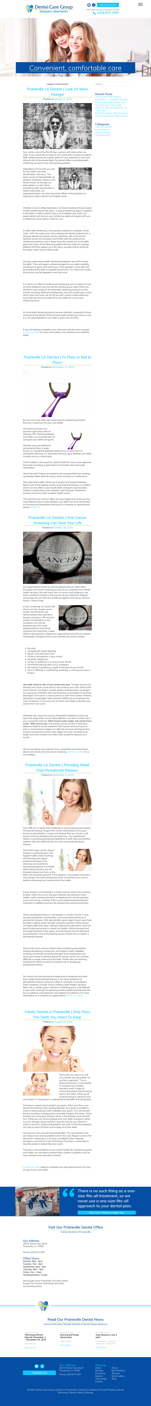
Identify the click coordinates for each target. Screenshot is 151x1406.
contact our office (31, 332)
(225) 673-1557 (107, 12)
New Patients (118, 1370)
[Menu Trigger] (140, 4)
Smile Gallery (118, 1376)
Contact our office (31, 1167)
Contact (99, 1381)
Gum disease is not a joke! (108, 105)
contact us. (35, 507)
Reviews (116, 1373)
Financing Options (100, 1374)
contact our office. (74, 995)
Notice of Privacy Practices (103, 1389)
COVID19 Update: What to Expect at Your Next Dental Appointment (111, 114)
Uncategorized (102, 135)
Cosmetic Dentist (103, 127)
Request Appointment (108, 5)
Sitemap (89, 1392)
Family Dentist (102, 129)
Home (98, 1368)
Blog (114, 1378)
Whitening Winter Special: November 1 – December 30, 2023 (111, 98)
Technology (101, 1378)
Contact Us (39, 1372)
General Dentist (102, 132)
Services (99, 1370)
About (115, 1368)
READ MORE (30, 1348)
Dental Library (77, 1392)
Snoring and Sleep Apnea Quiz (110, 102)
